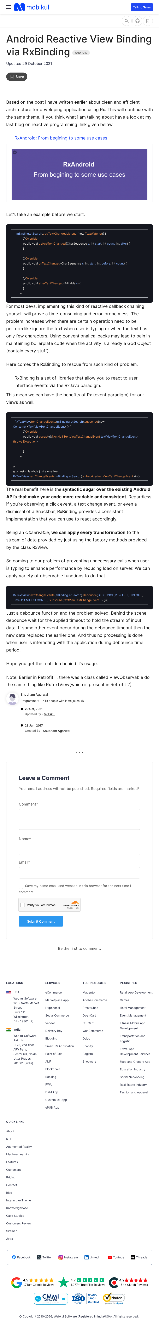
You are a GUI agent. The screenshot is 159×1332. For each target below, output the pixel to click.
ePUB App (52, 1107)
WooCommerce (93, 1030)
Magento (89, 992)
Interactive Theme (18, 1200)
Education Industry (132, 1069)
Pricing (11, 1177)
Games (124, 1000)
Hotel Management (133, 1007)
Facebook (24, 1257)
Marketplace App (57, 1000)
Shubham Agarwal (34, 694)
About (10, 1131)
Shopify (88, 1046)
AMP (48, 1061)
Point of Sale (53, 1053)
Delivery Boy (53, 1030)
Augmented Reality (19, 1146)
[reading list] (148, 21)
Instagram (71, 1257)
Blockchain (52, 1069)
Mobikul (49, 714)
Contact (11, 1185)
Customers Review (18, 1223)
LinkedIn (95, 1257)
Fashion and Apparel (134, 1092)
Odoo (86, 1038)
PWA (48, 1084)
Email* (24, 862)
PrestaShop (90, 1007)
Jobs (9, 1238)
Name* (25, 839)
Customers (13, 1169)
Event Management (133, 1015)
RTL (9, 1139)
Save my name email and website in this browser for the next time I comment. (75, 889)
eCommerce (53, 992)
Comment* (28, 804)
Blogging (51, 1038)
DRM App (51, 1092)
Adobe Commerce (95, 1000)
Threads (141, 1257)
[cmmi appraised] (51, 1299)
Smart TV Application (59, 1046)
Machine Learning (18, 1154)
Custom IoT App (56, 1100)
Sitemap (11, 1231)
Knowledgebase (17, 1208)
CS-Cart (88, 1023)
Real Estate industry (133, 1084)
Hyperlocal (52, 1007)
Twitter (47, 1257)
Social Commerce (57, 1015)
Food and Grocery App (135, 1061)
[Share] (137, 21)
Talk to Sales (142, 7)
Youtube (118, 1257)
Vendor (50, 1023)
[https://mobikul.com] (31, 7)
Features (12, 1162)
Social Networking (132, 1077)
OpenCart (89, 1015)
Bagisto (88, 1053)
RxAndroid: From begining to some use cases (60, 138)
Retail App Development (136, 992)
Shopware (89, 1061)
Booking (50, 1076)
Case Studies (15, 1215)
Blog (9, 1192)
